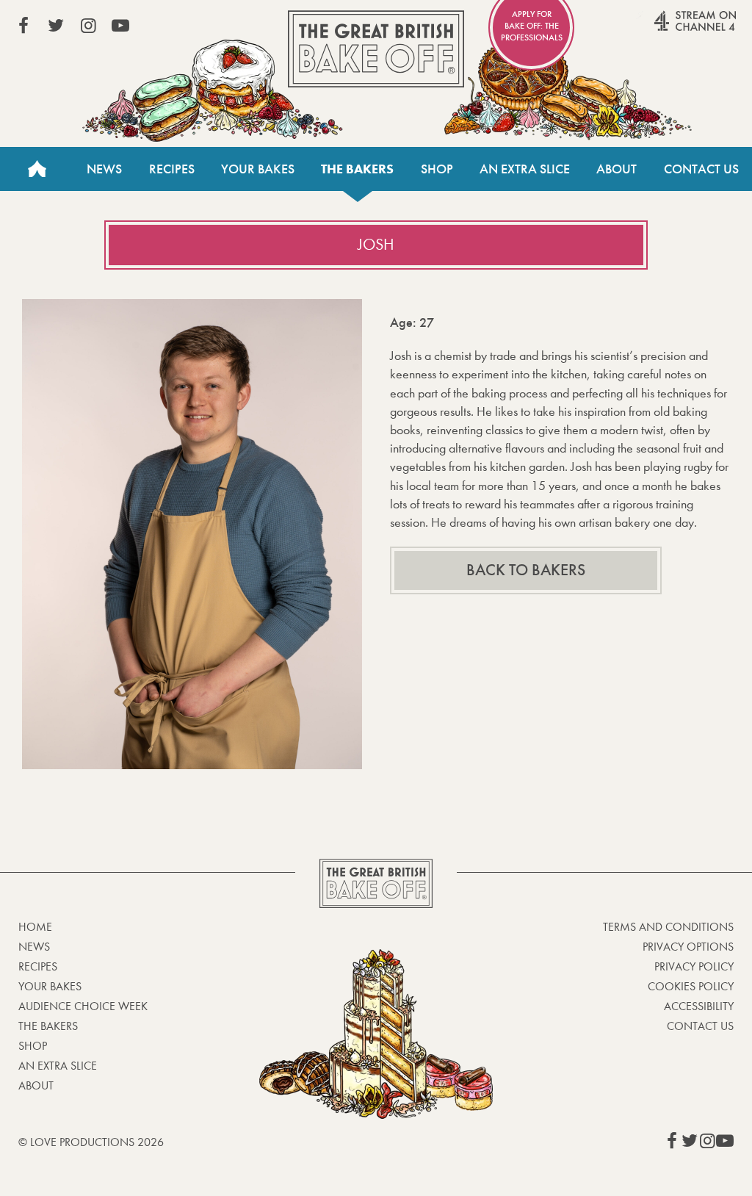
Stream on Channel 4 (666, 28)
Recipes (172, 169)
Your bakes (50, 986)
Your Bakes (257, 169)
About (616, 169)
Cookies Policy (691, 986)
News (104, 169)
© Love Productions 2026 (91, 1142)
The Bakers (357, 169)
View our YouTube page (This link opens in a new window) (120, 26)
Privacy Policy (694, 966)
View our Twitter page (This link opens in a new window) (56, 26)
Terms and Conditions (668, 927)
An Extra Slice (525, 169)
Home (36, 169)
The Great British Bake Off (376, 48)
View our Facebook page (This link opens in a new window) (23, 26)
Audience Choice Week (83, 1006)
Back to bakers (525, 570)
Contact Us (701, 169)
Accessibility (699, 1006)
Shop (437, 169)
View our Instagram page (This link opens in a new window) (88, 26)
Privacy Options (688, 947)
